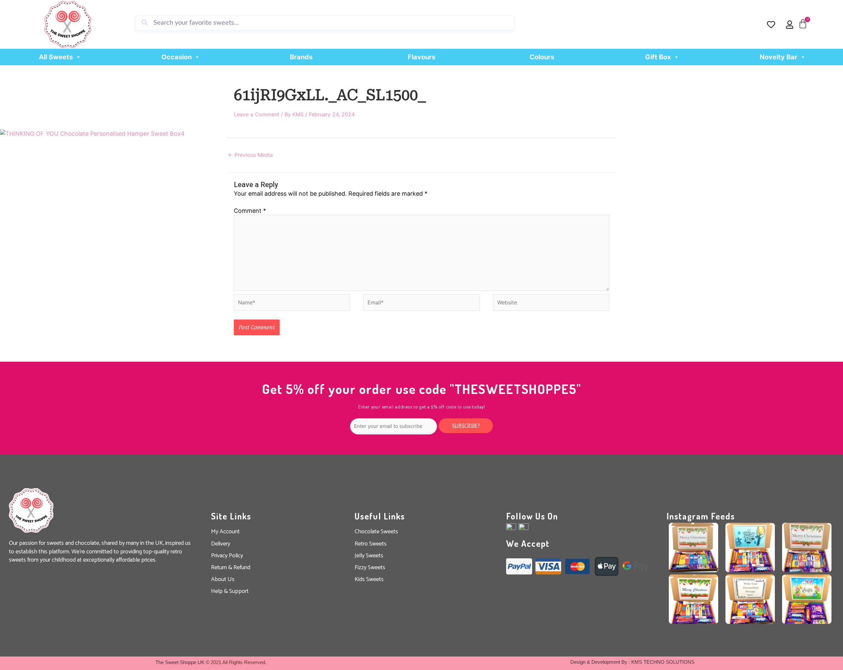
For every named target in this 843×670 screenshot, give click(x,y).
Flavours (421, 57)
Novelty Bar (778, 57)
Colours (542, 57)
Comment (250, 210)
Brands (301, 57)
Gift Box (658, 57)
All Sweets (56, 57)
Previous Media (250, 155)
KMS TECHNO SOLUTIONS (662, 662)
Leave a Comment (256, 114)
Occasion (176, 57)
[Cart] (803, 24)
